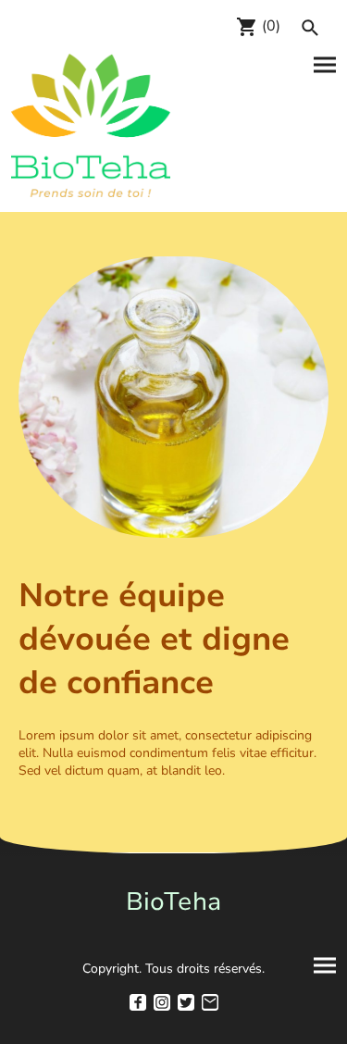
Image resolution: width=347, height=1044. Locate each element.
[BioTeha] (174, 930)
